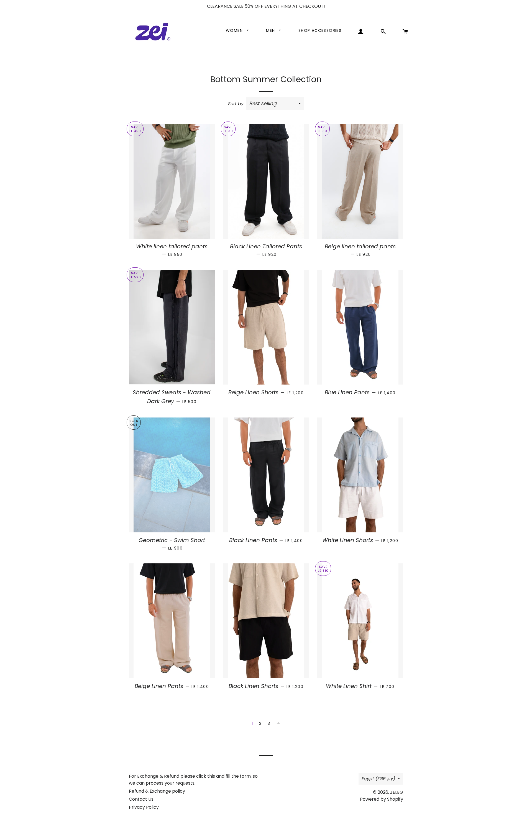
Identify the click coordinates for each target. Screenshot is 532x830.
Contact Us (141, 799)
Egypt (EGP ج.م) (378, 778)
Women (235, 30)
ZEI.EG (396, 792)
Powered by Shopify (381, 799)
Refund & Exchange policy (157, 791)
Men (271, 30)
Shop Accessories (319, 30)
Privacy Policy (144, 807)
